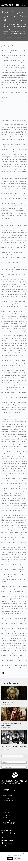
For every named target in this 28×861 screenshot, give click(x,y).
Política (13, 37)
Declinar (17, 858)
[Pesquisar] (22, 5)
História (9, 37)
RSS (5, 846)
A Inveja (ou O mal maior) (8, 702)
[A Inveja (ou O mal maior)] (14, 693)
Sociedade (18, 37)
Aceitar (10, 858)
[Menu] (24, 5)
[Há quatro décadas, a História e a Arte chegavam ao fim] (14, 737)
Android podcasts (8, 840)
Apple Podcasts (8, 843)
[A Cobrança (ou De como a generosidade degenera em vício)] (14, 714)
